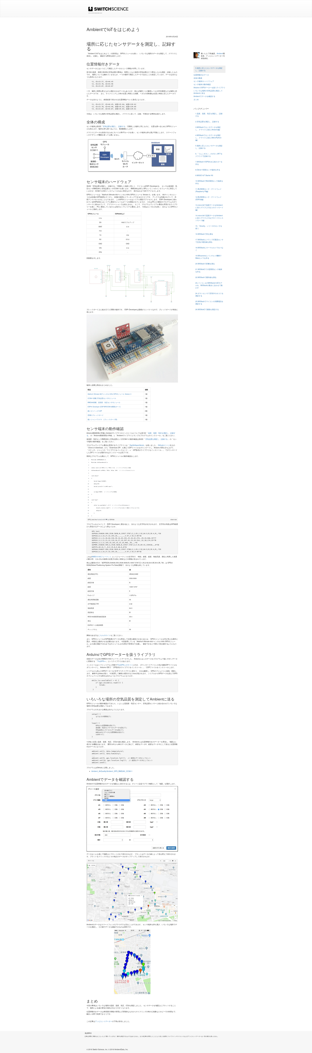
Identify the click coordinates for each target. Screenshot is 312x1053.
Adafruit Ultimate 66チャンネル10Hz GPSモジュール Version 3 (109, 394)
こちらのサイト (104, 635)
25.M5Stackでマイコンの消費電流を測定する (209, 302)
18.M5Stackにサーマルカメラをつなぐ (209, 248)
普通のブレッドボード (95, 415)
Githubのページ (164, 445)
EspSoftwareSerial (137, 445)
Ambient (220, 53)
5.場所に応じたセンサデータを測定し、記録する (208, 69)
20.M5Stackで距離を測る (205, 263)
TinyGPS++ (101, 661)
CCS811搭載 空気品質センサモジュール (102, 398)
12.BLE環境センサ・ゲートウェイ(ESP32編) (208, 198)
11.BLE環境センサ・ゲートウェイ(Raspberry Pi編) (208, 190)
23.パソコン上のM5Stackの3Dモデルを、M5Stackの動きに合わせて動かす (209, 285)
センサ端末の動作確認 (202, 84)
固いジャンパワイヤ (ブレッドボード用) (102, 419)
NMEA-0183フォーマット (101, 556)
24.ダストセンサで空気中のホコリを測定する (209, 294)
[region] (132, 487)
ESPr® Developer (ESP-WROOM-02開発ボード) (104, 407)
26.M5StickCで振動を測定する (207, 309)
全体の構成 (198, 78)
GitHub (111, 519)
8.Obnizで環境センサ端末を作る (207, 169)
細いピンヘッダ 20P (95, 411)
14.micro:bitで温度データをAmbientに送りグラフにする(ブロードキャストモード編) (209, 218)
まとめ (196, 99)
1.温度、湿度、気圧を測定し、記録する (208, 114)
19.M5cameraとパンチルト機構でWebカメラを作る (208, 256)
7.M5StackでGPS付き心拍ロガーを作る (208, 162)
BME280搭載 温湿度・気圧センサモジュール (104, 402)
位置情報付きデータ (201, 75)
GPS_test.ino (92, 519)
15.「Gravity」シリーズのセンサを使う (208, 227)
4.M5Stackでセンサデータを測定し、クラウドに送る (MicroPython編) (208, 137)
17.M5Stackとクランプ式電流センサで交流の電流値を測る (209, 240)
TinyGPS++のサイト (125, 665)
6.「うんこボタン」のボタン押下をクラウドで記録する (208, 154)
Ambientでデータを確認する (204, 96)
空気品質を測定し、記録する (114, 126)
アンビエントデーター (103, 1021)
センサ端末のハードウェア (204, 81)
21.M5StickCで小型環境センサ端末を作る (208, 270)
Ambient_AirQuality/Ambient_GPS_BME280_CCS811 (111, 771)
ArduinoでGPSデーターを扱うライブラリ (209, 87)
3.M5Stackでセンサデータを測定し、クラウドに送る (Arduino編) (208, 128)
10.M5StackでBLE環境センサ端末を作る (209, 182)
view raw (173, 519)
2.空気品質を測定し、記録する (207, 121)
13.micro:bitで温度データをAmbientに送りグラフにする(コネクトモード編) (209, 207)
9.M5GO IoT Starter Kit (204, 175)
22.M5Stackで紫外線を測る (205, 277)
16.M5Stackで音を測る (204, 234)
